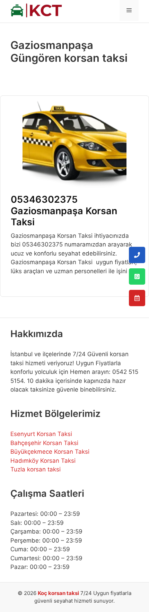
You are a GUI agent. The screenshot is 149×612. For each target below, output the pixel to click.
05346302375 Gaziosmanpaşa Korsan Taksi (64, 211)
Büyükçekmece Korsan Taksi (49, 451)
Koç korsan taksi (58, 593)
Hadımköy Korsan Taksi (43, 460)
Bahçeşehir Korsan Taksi (44, 442)
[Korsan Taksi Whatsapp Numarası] (137, 276)
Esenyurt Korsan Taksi (41, 433)
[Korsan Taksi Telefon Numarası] (137, 255)
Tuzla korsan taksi (35, 469)
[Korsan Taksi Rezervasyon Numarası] (137, 298)
